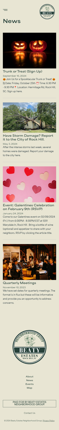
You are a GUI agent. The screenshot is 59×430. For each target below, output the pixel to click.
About (29, 377)
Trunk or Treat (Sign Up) (22, 71)
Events (29, 384)
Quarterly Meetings (19, 283)
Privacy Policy (48, 421)
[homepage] (47, 12)
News (29, 381)
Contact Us (29, 413)
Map (29, 388)
